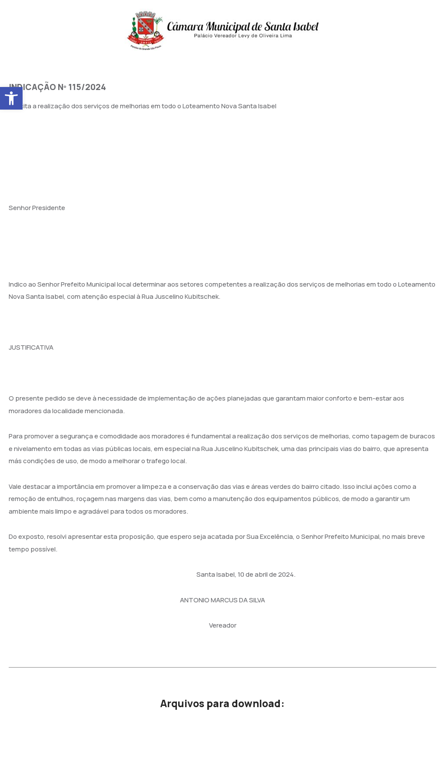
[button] (11, 98)
